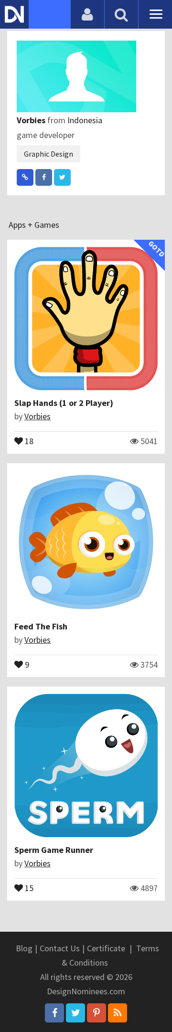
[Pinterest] (96, 1012)
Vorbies (32, 120)
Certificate (106, 948)
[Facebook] (54, 1012)
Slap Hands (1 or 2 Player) (63, 402)
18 (28, 440)
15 (28, 887)
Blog (24, 948)
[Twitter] (75, 1012)
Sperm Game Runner (53, 849)
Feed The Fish (40, 626)
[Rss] (117, 1012)
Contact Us (60, 948)
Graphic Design (48, 154)
